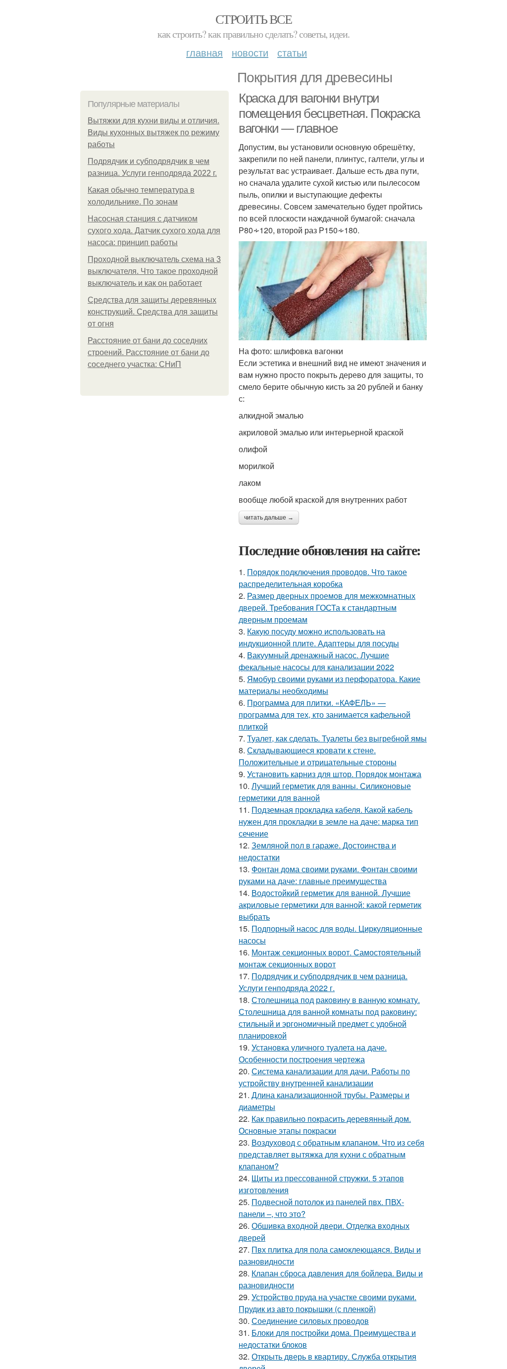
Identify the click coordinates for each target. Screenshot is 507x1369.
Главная (204, 52)
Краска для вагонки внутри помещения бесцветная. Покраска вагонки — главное (329, 113)
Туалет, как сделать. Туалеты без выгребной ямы (337, 738)
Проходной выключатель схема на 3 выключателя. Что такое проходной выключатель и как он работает (154, 271)
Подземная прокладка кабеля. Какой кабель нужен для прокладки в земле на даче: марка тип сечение (328, 821)
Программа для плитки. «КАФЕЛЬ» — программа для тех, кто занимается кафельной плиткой (324, 714)
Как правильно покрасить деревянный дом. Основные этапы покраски (325, 1124)
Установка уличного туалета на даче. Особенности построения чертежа (313, 1053)
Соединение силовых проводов (310, 1320)
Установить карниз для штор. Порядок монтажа (334, 774)
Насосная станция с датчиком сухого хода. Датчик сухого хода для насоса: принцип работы (154, 230)
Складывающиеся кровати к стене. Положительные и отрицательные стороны (318, 756)
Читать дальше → (269, 517)
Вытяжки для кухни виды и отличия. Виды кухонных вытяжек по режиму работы (153, 132)
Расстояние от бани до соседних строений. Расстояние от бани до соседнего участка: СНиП (148, 352)
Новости (250, 52)
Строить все (253, 18)
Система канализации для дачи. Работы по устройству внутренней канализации (324, 1077)
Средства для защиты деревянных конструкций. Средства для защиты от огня (153, 312)
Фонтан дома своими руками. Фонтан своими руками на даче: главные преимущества (328, 875)
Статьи (292, 52)
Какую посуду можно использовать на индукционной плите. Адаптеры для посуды (319, 637)
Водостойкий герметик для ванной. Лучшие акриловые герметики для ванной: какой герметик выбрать (330, 904)
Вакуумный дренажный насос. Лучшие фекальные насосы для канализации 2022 (316, 661)
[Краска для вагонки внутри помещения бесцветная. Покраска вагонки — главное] (333, 290)
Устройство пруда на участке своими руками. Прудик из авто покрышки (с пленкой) (327, 1303)
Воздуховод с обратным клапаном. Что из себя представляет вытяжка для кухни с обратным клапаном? (331, 1154)
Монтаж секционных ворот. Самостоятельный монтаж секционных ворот (330, 958)
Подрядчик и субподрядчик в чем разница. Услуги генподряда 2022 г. (323, 982)
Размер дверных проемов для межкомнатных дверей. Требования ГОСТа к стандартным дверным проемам (327, 607)
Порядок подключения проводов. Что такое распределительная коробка (323, 577)
